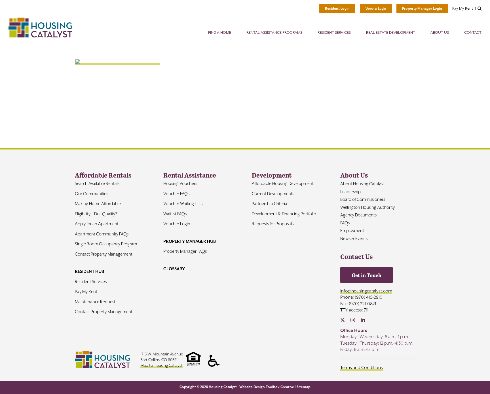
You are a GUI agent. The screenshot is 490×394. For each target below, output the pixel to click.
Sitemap (304, 387)
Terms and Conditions (361, 367)
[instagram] (352, 320)
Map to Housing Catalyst (161, 365)
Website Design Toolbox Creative (266, 387)
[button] (479, 8)
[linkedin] (363, 320)
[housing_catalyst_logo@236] (40, 20)
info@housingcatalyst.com (366, 291)
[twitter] (342, 320)
